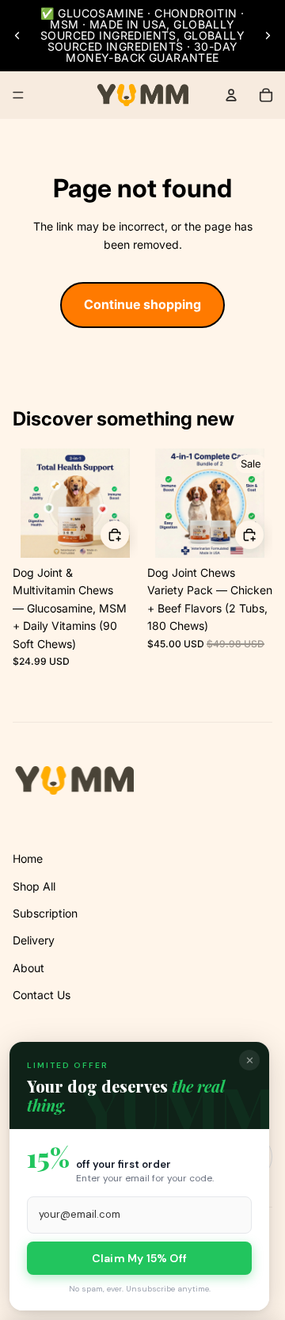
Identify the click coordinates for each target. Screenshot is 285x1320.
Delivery (34, 940)
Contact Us (41, 994)
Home (28, 858)
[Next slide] (267, 35)
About (28, 968)
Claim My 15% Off (139, 1258)
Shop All (34, 886)
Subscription (45, 913)
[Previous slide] (17, 35)
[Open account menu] (231, 95)
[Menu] (18, 95)
